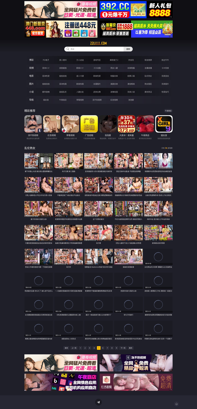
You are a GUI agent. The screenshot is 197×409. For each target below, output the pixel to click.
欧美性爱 (97, 76)
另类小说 (131, 92)
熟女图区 (148, 84)
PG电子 (46, 60)
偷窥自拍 (46, 84)
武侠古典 (97, 92)
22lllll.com (98, 43)
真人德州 (63, 60)
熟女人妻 (114, 68)
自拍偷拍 (63, 68)
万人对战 (80, 60)
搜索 (128, 49)
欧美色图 (80, 84)
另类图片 (165, 84)
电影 (31, 75)
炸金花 (131, 60)
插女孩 (46, 100)
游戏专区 (97, 60)
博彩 (31, 59)
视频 (31, 67)
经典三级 (131, 76)
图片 (31, 83)
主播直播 (148, 68)
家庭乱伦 (63, 92)
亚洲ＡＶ (46, 68)
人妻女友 (80, 92)
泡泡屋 (131, 100)
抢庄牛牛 (165, 60)
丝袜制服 (131, 68)
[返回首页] (176, 404)
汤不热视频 (97, 100)
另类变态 (165, 76)
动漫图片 (97, 84)
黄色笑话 (148, 92)
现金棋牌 (148, 60)
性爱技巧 (165, 92)
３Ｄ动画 (97, 68)
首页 (66, 348)
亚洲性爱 (46, 76)
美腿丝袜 (114, 84)
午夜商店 (63, 100)
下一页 (123, 348)
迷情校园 (114, 92)
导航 (31, 99)
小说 (31, 91)
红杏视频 (114, 100)
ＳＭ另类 (165, 68)
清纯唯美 (131, 84)
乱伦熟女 (148, 76)
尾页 (130, 348)
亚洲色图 (63, 84)
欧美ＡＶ (80, 68)
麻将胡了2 (114, 60)
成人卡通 (80, 76)
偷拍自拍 (63, 76)
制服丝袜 (114, 76)
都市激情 (46, 92)
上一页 (74, 348)
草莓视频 (80, 100)
